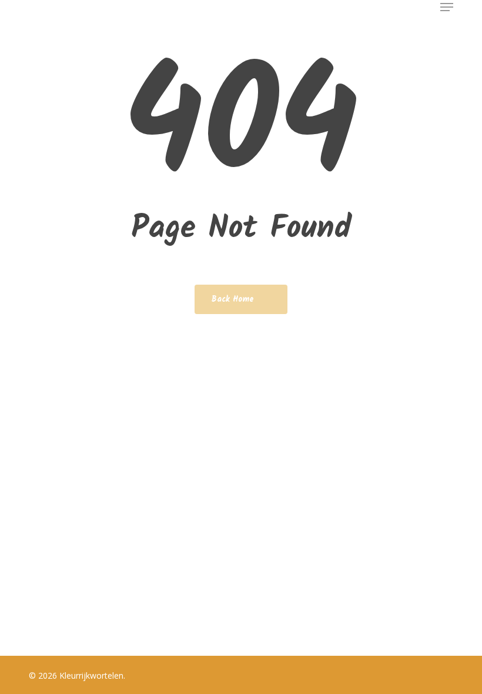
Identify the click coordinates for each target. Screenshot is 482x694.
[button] (446, 7)
